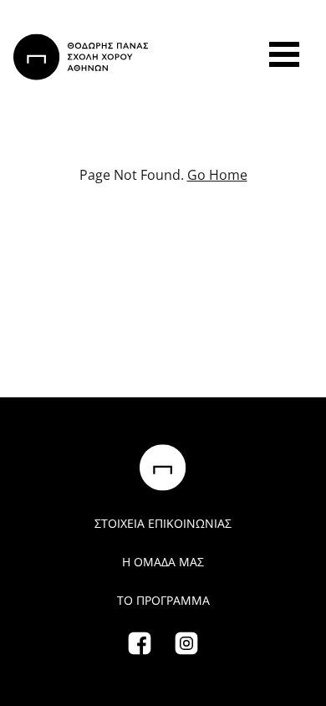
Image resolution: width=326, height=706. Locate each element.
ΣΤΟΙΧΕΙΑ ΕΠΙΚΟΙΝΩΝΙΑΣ (163, 523)
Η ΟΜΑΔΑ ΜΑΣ (163, 562)
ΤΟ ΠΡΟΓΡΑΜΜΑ (163, 600)
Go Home (217, 175)
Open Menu (284, 54)
